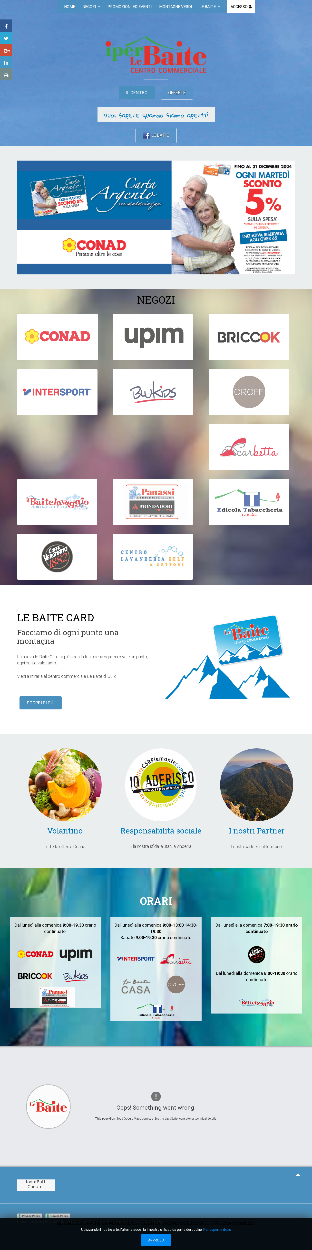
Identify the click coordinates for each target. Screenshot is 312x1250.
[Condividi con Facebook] (6, 25)
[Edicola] (249, 502)
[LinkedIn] (6, 62)
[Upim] (153, 337)
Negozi (89, 6)
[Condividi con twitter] (6, 38)
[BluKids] (153, 392)
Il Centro (136, 92)
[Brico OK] (249, 337)
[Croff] (249, 392)
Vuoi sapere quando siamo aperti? (156, 115)
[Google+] (6, 50)
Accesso (240, 6)
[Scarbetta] (249, 447)
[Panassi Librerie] (153, 502)
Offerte (177, 92)
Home (69, 6)
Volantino (65, 830)
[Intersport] (57, 392)
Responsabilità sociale (160, 830)
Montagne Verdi (175, 6)
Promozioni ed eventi (129, 6)
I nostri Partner (256, 830)
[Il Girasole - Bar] (57, 557)
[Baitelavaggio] (57, 502)
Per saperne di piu (217, 1230)
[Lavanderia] (153, 557)
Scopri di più (40, 702)
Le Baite (208, 6)
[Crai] (57, 337)
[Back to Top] (298, 1174)
